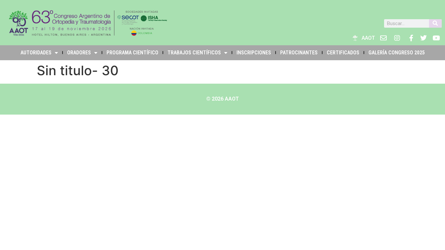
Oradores (79, 52)
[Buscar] (435, 23)
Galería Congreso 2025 (396, 52)
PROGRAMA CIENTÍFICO (132, 52)
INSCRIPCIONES (254, 52)
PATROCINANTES (299, 52)
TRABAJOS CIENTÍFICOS (194, 52)
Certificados (343, 52)
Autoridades (36, 52)
